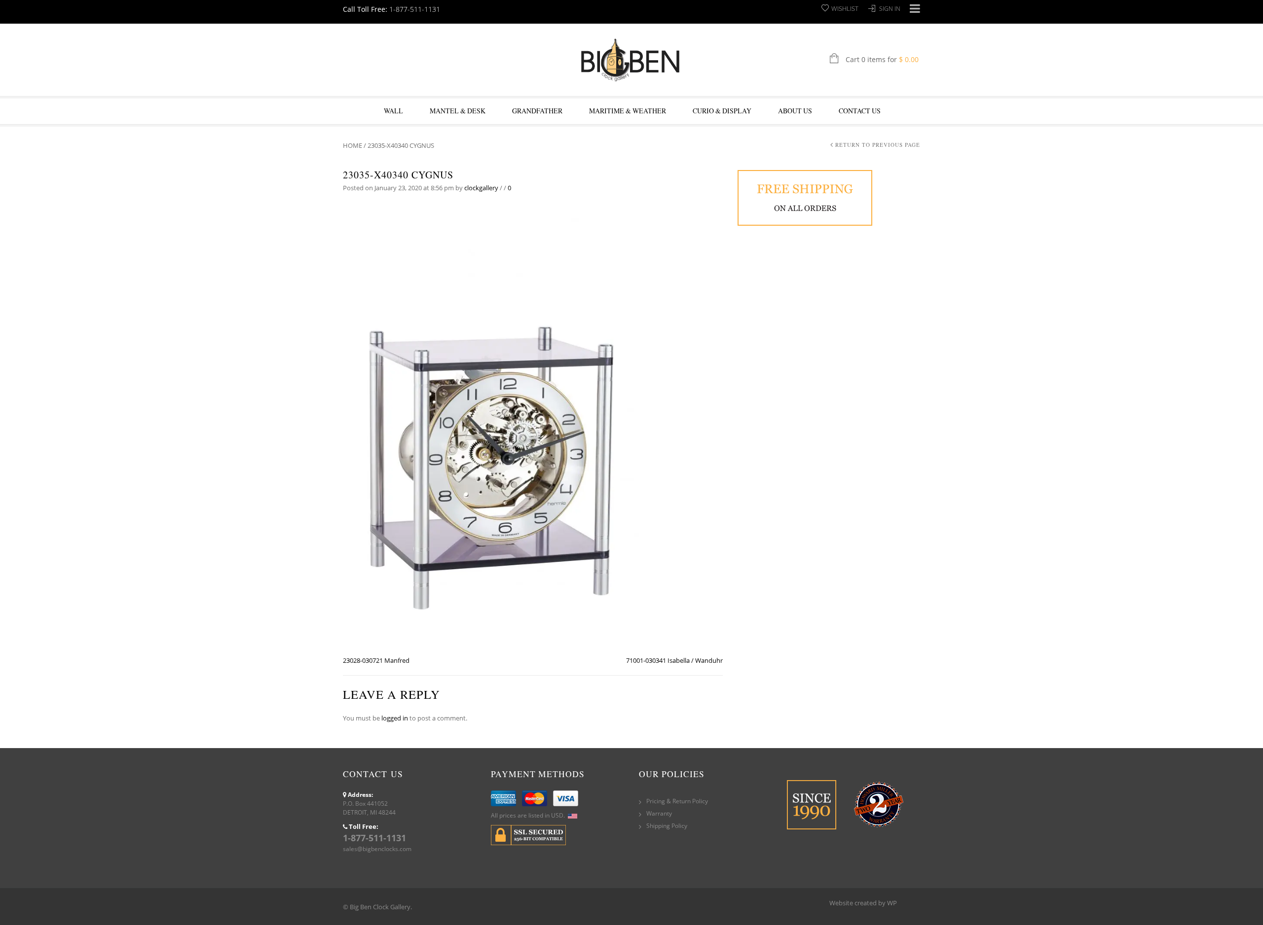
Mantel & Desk (457, 110)
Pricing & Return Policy (677, 801)
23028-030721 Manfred (376, 660)
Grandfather (537, 110)
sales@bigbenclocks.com (377, 849)
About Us (795, 110)
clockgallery (481, 187)
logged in (394, 718)
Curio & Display (722, 110)
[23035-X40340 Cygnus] (491, 428)
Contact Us (860, 110)
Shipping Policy (666, 826)
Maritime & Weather (627, 110)
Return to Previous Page (877, 144)
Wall (393, 110)
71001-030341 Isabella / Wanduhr (674, 660)
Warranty (659, 813)
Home (352, 145)
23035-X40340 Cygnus (398, 174)
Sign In (889, 8)
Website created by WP (863, 902)
